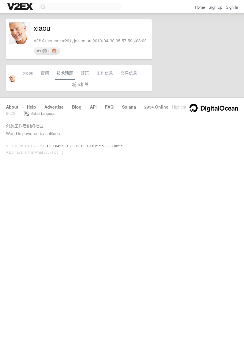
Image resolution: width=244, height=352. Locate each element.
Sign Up (215, 7)
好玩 (85, 73)
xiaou (28, 73)
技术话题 (65, 73)
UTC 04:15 (55, 145)
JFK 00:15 (115, 145)
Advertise (54, 107)
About (12, 107)
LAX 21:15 (95, 145)
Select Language (42, 113)
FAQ (109, 107)
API (93, 107)
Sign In (232, 7)
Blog (77, 107)
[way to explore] (21, 7)
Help (31, 107)
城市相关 (80, 84)
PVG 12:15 (76, 145)
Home (200, 7)
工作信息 (104, 73)
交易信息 (129, 73)
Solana (129, 107)
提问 (45, 73)
